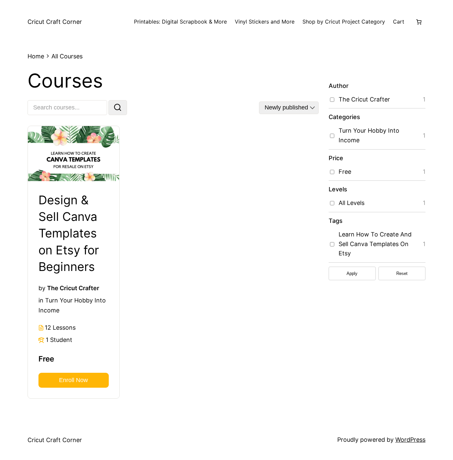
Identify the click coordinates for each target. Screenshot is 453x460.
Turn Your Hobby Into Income (369, 135)
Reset (402, 273)
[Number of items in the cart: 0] (418, 22)
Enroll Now (73, 380)
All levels (351, 202)
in (40, 300)
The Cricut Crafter (364, 99)
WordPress (410, 439)
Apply (352, 273)
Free (345, 171)
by (41, 287)
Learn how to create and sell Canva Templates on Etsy (375, 244)
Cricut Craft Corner (55, 21)
